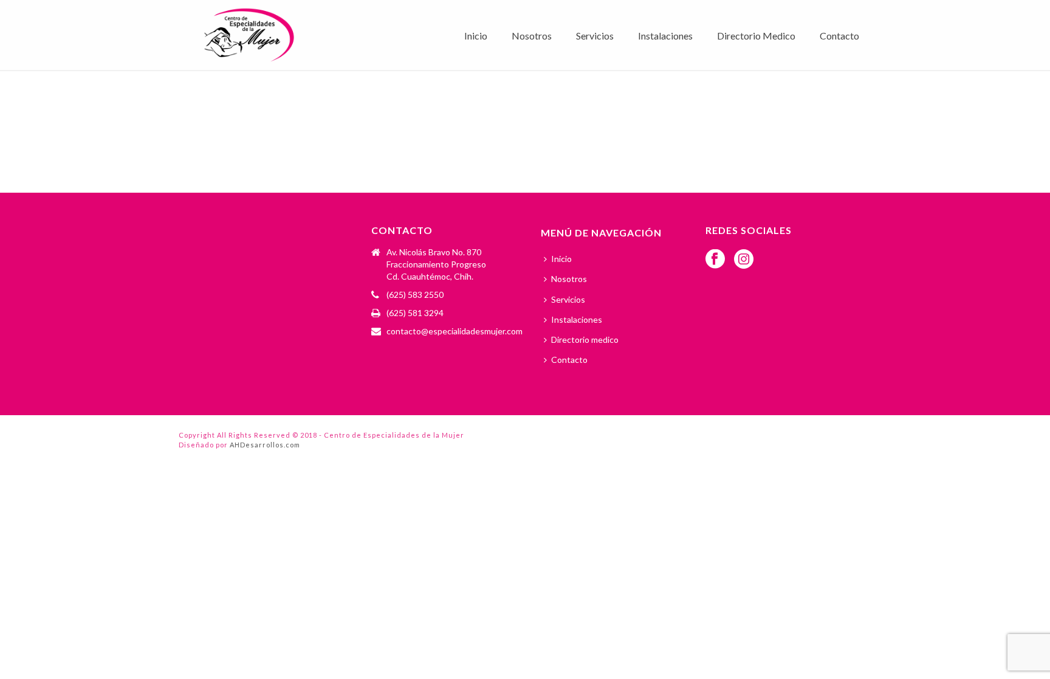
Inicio (475, 35)
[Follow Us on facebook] (715, 259)
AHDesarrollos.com (265, 445)
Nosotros (532, 35)
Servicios (595, 35)
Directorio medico (756, 35)
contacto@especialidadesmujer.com (454, 331)
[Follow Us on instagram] (743, 259)
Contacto (839, 35)
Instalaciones (665, 35)
